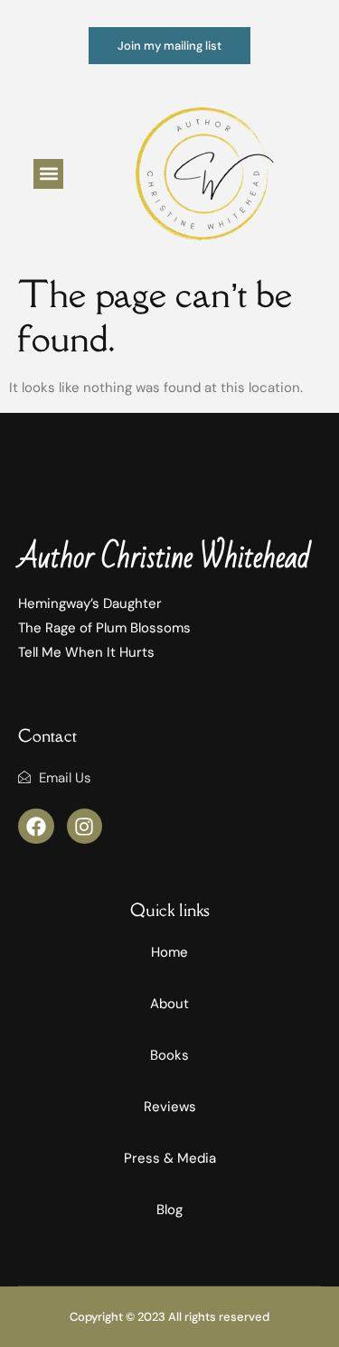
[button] (48, 174)
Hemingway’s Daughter (90, 603)
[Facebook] (36, 827)
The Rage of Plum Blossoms (104, 628)
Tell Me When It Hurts (86, 652)
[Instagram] (85, 827)
